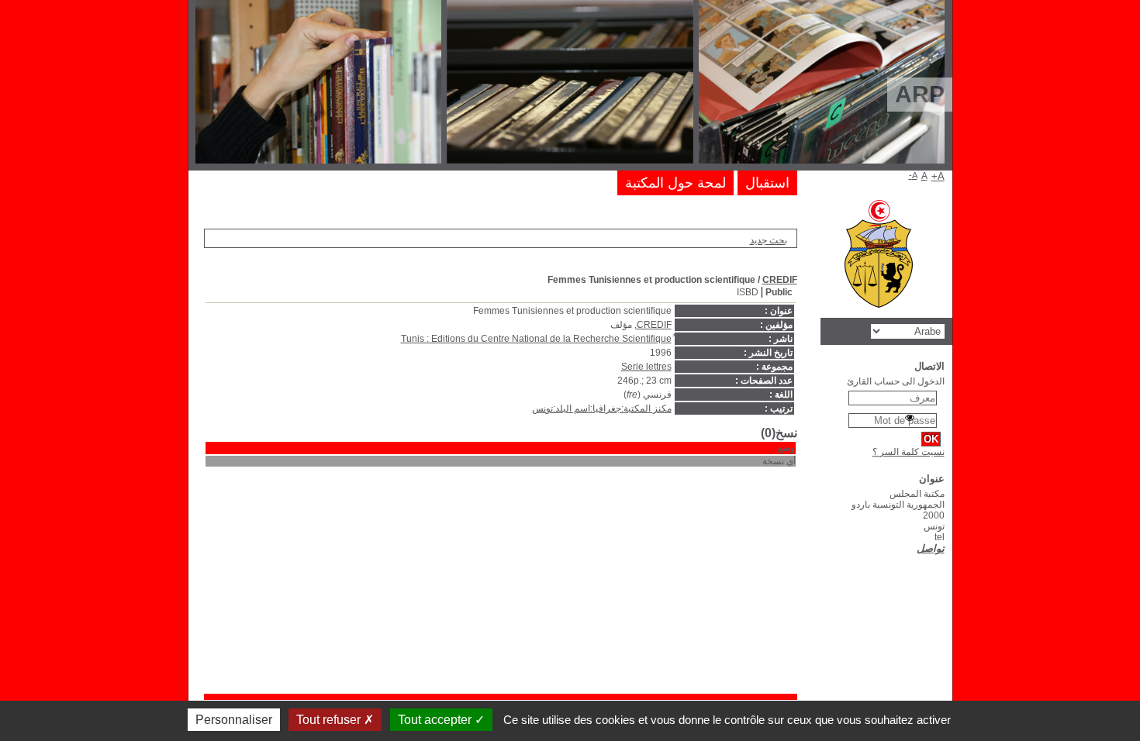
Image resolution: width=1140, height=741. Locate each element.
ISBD (747, 292)
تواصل (931, 548)
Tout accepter (436, 719)
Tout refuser (330, 719)
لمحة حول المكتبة (675, 183)
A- (913, 175)
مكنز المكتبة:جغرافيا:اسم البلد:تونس (602, 408)
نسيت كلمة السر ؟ (908, 451)
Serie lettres (646, 366)
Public (779, 292)
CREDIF (779, 279)
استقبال (767, 183)
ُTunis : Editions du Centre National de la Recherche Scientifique (536, 338)
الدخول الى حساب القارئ (896, 381)
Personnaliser (233, 719)
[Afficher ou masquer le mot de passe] (909, 417)
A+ (938, 176)
